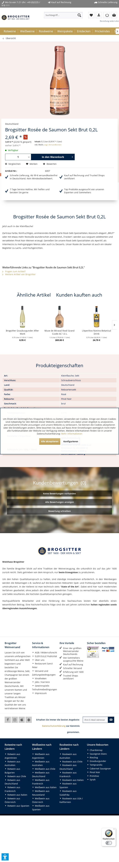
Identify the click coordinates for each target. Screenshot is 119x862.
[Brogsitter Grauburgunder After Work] (22, 317)
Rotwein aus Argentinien (12, 756)
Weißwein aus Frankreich (40, 782)
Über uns (39, 659)
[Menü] (114, 830)
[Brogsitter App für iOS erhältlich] (22, 720)
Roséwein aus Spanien (68, 785)
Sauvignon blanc (98, 753)
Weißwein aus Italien (45, 787)
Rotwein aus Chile (16, 776)
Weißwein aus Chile (44, 768)
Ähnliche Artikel (34, 295)
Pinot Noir (94, 772)
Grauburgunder (97, 761)
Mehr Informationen (71, 433)
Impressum (40, 693)
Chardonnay (95, 750)
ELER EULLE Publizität (45, 656)
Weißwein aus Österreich (40, 800)
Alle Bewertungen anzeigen (59, 502)
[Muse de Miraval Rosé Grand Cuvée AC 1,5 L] (59, 317)
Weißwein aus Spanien (40, 807)
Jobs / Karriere (42, 682)
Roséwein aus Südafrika (68, 793)
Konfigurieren (70, 441)
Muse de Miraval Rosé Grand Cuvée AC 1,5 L (59, 332)
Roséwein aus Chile (72, 761)
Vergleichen (14, 163)
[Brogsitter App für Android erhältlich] (29, 720)
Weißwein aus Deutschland (40, 774)
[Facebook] (8, 720)
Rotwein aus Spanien (18, 805)
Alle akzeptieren (49, 441)
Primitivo (94, 776)
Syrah (92, 779)
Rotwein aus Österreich (12, 800)
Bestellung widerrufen (109, 21)
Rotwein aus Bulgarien (12, 770)
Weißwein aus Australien (40, 763)
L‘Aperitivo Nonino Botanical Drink (96, 332)
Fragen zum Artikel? (15, 271)
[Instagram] (15, 720)
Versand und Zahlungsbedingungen (44, 672)
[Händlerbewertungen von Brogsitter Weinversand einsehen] (93, 652)
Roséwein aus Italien (73, 780)
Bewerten (51, 163)
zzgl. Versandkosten (52, 144)
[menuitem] (63, 15)
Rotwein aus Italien (17, 794)
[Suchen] (79, 15)
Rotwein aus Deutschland (12, 782)
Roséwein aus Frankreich (68, 774)
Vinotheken (40, 678)
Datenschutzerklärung (54, 725)
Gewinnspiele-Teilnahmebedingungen (44, 687)
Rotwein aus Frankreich (12, 789)
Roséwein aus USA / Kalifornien (71, 800)
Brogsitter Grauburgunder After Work (22, 332)
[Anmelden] (106, 15)
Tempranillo (95, 764)
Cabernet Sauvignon (100, 768)
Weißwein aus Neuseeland (40, 793)
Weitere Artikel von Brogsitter (20, 274)
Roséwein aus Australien (68, 756)
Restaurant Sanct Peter (42, 665)
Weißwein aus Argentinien (40, 756)
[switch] (109, 843)
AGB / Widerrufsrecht (45, 652)
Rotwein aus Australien (12, 763)
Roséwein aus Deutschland (68, 767)
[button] (5, 856)
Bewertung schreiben (59, 511)
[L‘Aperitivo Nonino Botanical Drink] (97, 317)
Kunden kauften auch (79, 295)
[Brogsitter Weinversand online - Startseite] (15, 17)
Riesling (93, 757)
